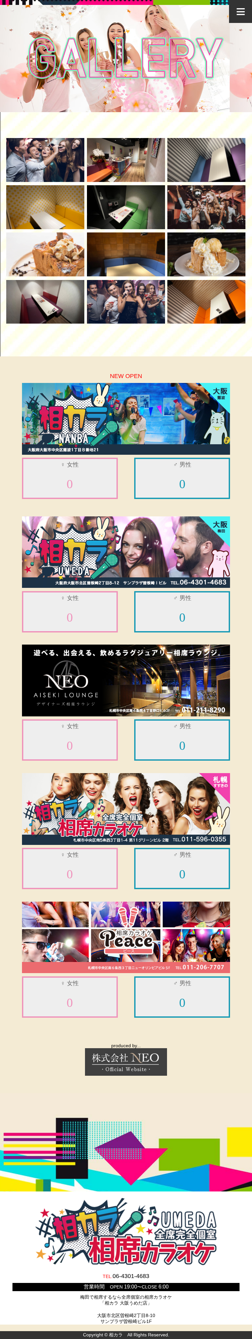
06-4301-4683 (131, 1276)
